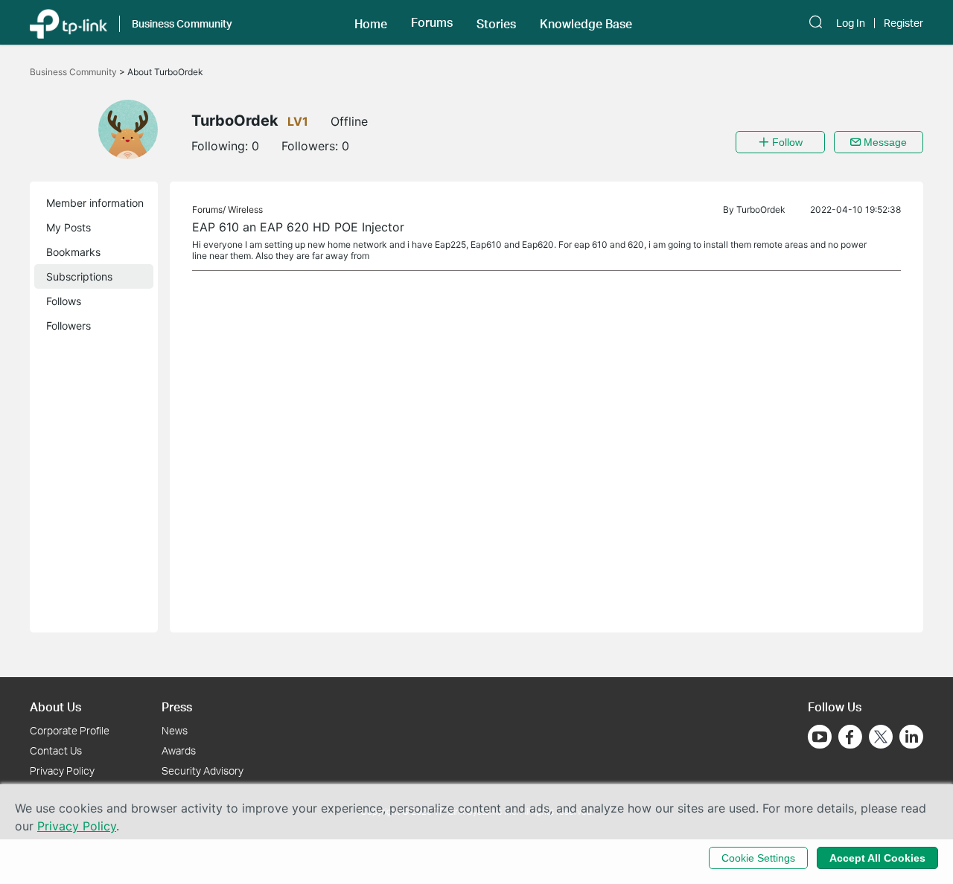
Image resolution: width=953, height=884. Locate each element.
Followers (68, 325)
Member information (95, 202)
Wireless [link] (245, 209)
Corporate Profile (69, 730)
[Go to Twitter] (881, 738)
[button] (370, 22)
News (175, 730)
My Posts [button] (68, 227)
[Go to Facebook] (850, 737)
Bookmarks (73, 252)
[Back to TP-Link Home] (68, 22)
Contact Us (56, 750)
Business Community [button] (182, 23)
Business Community (74, 71)
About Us (55, 706)
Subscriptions (79, 276)
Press (177, 706)
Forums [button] (432, 22)
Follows (63, 301)
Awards (179, 750)
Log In (850, 23)
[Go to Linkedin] (911, 737)
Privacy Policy (62, 770)
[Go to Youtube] (820, 737)
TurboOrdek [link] (760, 209)
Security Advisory (202, 770)
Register (903, 23)
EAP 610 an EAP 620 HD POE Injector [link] (298, 227)
